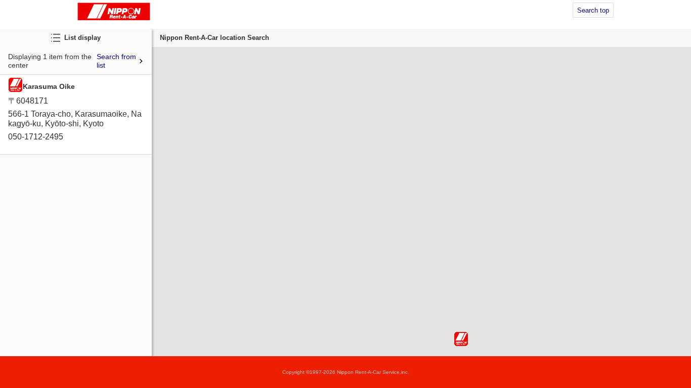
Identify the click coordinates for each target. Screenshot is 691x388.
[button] (461, 339)
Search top (593, 10)
